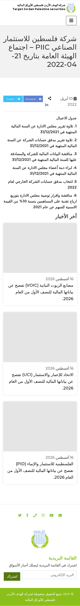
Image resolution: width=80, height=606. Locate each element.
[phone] (35, 515)
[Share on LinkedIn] (46, 104)
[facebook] (27, 515)
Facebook (30, 99)
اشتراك (12, 576)
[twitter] (19, 515)
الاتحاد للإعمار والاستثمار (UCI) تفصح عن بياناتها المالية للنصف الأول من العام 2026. (41, 381)
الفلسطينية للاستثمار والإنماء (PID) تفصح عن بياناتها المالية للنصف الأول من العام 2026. (40, 470)
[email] (60, 515)
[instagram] (51, 515)
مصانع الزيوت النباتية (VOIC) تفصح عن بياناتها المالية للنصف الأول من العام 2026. (40, 292)
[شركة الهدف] (40, 539)
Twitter (10, 99)
